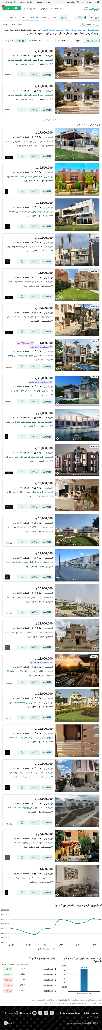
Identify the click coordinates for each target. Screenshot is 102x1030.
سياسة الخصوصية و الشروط (70, 1013)
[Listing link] (51, 63)
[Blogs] (58, 8)
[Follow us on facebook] (52, 1014)
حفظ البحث (5, 24)
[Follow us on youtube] (34, 1014)
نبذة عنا (95, 1013)
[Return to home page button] (92, 9)
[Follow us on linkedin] (46, 1014)
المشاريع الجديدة (30, 9)
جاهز (54, 17)
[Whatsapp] (22, 74)
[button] (95, 17)
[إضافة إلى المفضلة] (57, 76)
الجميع (63, 17)
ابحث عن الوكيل (46, 9)
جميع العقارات (91, 41)
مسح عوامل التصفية (17, 24)
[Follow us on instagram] (40, 1014)
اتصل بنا (86, 1013)
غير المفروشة (63, 41)
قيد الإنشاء (45, 17)
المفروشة (77, 41)
